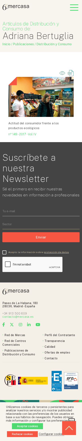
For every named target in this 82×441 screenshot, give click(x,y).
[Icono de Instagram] (20, 324)
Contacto (51, 358)
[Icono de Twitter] (12, 324)
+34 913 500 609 (14, 313)
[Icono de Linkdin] (29, 324)
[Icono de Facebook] (3, 324)
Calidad (50, 346)
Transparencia (55, 341)
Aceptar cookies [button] (27, 426)
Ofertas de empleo (57, 352)
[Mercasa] (15, 9)
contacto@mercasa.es (17, 316)
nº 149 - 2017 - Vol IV (22, 134)
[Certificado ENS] (71, 381)
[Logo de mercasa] (11, 381)
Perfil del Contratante (60, 335)
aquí (71, 420)
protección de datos (56, 252)
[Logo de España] (33, 381)
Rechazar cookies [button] (22, 434)
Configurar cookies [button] (51, 434)
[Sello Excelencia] (56, 381)
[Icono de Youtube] (38, 324)
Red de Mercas (14, 335)
